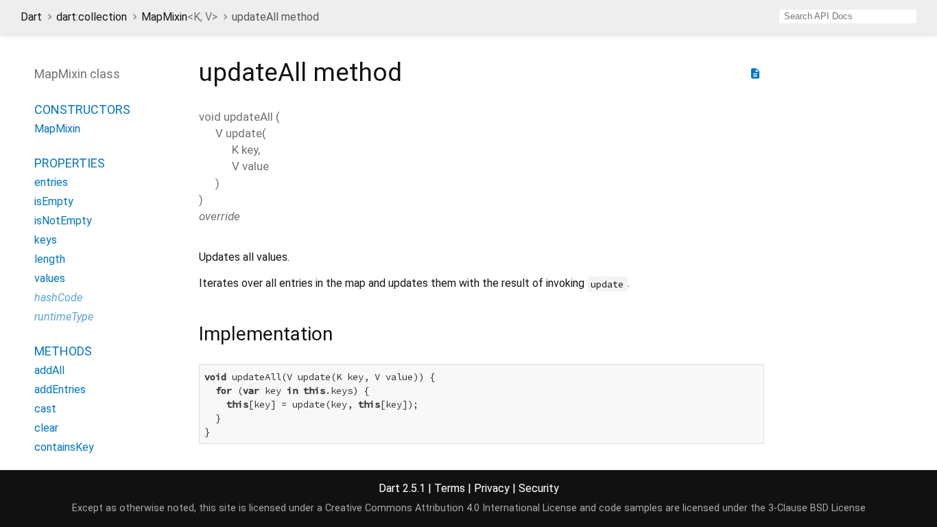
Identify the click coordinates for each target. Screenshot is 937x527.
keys (45, 239)
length (49, 259)
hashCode (58, 297)
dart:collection (91, 16)
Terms (449, 488)
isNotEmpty (63, 220)
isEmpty (53, 201)
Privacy (492, 488)
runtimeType (63, 316)
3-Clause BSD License (817, 508)
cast (45, 408)
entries (51, 182)
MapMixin (179, 16)
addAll (49, 370)
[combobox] (847, 16)
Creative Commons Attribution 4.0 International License (451, 508)
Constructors (82, 109)
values (49, 278)
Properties (69, 163)
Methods (63, 351)
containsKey (64, 447)
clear (46, 427)
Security (539, 488)
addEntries (60, 389)
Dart (31, 16)
